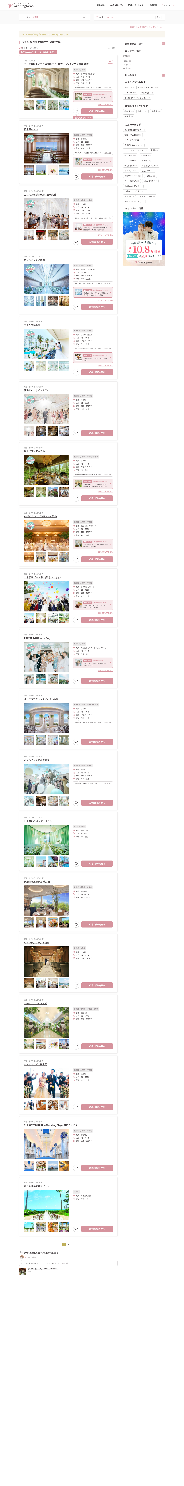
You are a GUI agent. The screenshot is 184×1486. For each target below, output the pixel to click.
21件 (87, 596)
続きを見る (108, 88)
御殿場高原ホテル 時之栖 (37, 881)
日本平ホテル (31, 129)
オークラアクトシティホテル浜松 (41, 699)
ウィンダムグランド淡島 (36, 942)
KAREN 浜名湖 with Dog (37, 638)
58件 (87, 718)
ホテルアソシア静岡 (34, 259)
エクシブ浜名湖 (32, 325)
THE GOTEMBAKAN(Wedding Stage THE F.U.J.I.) (50, 1125)
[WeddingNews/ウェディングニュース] (21, 6)
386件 (88, 213)
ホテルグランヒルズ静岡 (36, 759)
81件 (87, 409)
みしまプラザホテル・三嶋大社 (40, 194)
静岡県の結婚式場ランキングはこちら (146, 27)
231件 (88, 148)
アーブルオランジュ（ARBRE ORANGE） (43, 1269)
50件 (86, 470)
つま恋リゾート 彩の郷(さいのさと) (42, 577)
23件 (87, 344)
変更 (84, 17)
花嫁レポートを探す (136, 5)
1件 (87, 1199)
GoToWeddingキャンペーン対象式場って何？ (38, 52)
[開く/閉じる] (163, 43)
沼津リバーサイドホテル (36, 390)
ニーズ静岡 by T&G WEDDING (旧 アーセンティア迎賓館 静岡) (56, 64)
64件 (87, 535)
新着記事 (153, 5)
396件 (88, 83)
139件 (88, 278)
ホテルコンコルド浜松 (35, 1003)
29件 (86, 836)
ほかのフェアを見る (105, 105)
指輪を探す (101, 5)
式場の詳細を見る (97, 111)
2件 (87, 654)
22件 (87, 1080)
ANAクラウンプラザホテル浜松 (40, 516)
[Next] (72, 1244)
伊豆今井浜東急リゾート (36, 1186)
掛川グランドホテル (34, 451)
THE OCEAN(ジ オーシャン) (38, 820)
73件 (87, 779)
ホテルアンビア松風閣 (35, 1064)
